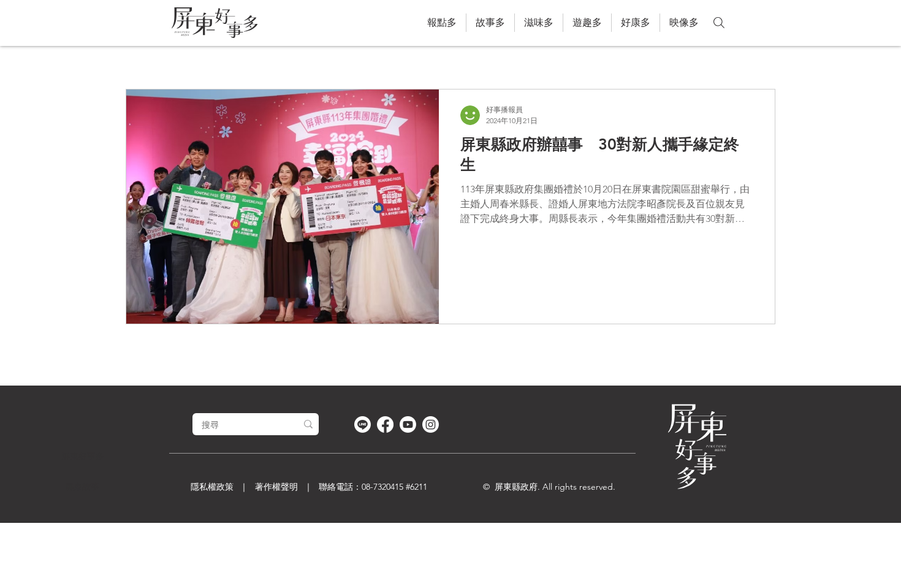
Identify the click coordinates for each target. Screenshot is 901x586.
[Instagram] (430, 424)
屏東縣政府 (516, 486)
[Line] (362, 424)
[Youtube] (408, 424)
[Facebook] (385, 424)
